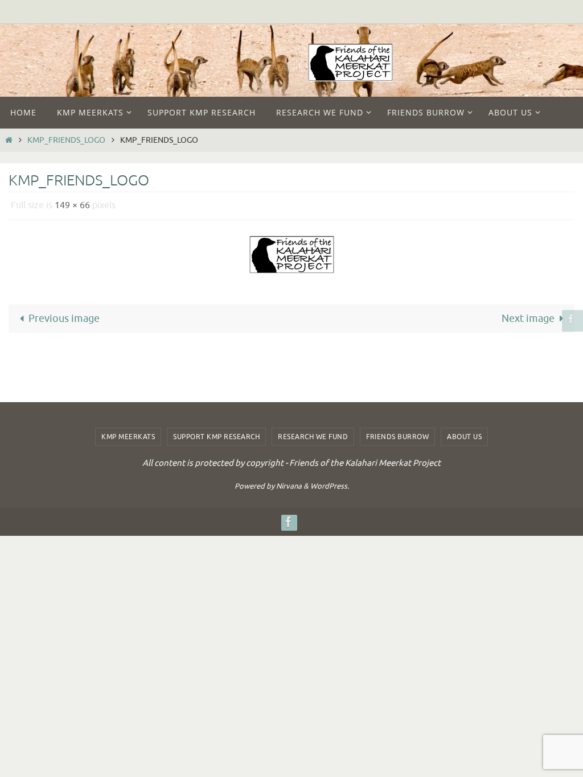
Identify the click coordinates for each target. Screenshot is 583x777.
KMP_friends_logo (66, 140)
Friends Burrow (397, 436)
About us (464, 436)
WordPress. (329, 486)
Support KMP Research (216, 436)
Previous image (64, 315)
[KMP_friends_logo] (291, 251)
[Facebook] (571, 319)
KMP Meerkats (128, 436)
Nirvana (289, 486)
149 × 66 (72, 204)
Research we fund (313, 436)
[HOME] (8, 140)
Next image (528, 315)
